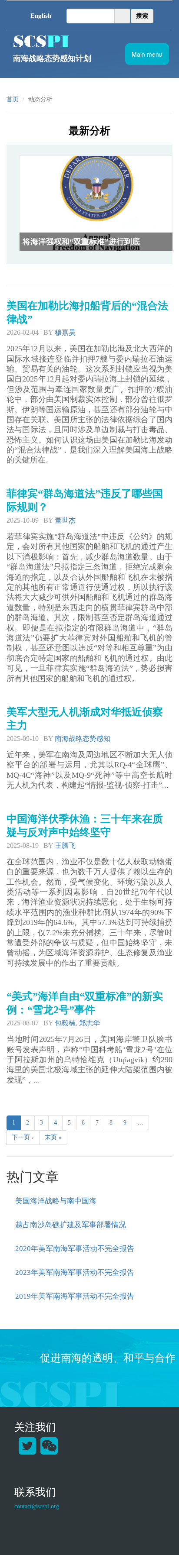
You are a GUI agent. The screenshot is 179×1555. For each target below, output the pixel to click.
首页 (13, 99)
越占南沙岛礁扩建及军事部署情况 (70, 1225)
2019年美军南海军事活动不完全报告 (74, 1296)
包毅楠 (65, 1023)
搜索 (142, 16)
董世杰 (65, 520)
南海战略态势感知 (82, 738)
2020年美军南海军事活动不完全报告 (74, 1249)
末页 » (53, 1137)
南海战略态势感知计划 (52, 58)
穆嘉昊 (65, 332)
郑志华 (89, 1023)
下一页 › (23, 1137)
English (40, 15)
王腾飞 (65, 845)
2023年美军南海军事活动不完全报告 (74, 1272)
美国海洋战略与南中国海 (55, 1201)
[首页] (84, 41)
